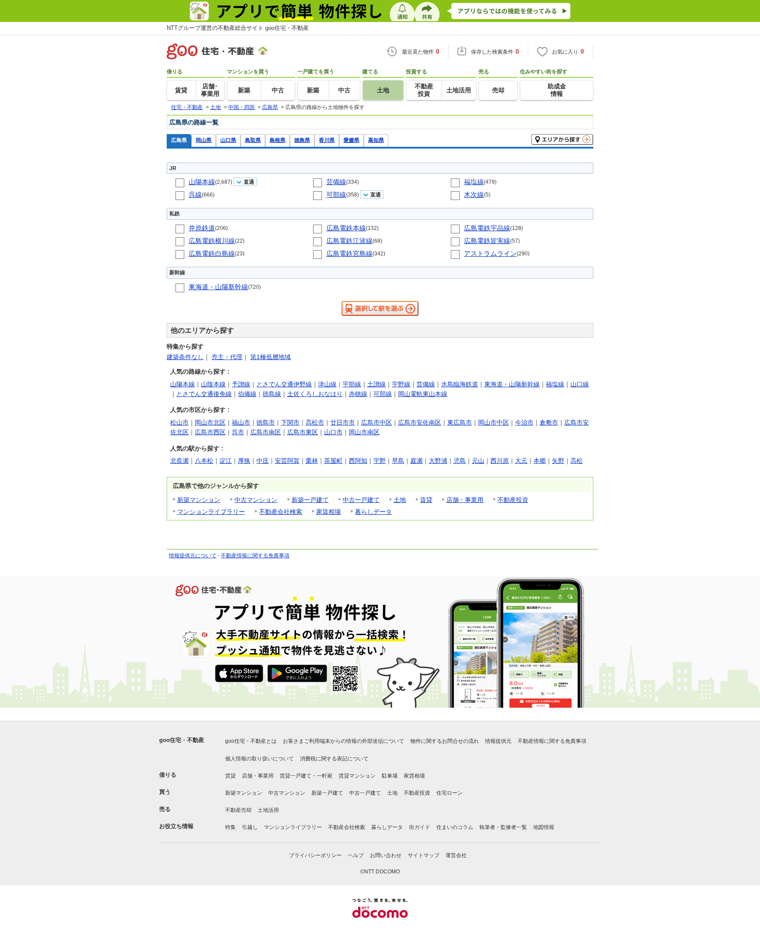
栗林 (312, 460)
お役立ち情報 (176, 826)
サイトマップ (423, 855)
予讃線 (241, 384)
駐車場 (390, 776)
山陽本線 (202, 181)
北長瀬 (179, 460)
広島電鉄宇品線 (487, 228)
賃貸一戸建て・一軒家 (306, 776)
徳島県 (302, 140)
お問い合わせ (386, 855)
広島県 (179, 140)
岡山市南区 (364, 432)
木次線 (474, 194)
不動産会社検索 (280, 511)
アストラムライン (490, 253)
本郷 (539, 460)
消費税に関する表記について (334, 759)
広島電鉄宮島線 (349, 253)
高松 (576, 460)
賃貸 (426, 499)
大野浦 (438, 460)
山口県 (228, 140)
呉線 (195, 194)
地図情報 (543, 827)
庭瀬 (416, 460)
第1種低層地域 (270, 356)
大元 (521, 460)
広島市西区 (210, 432)
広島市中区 (376, 422)
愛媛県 (351, 140)
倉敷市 (549, 422)
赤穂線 (358, 393)
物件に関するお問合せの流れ (444, 741)
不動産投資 (512, 499)
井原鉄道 (202, 228)
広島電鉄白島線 (212, 253)
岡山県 (204, 140)
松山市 (179, 422)
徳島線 (272, 393)
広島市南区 (265, 432)
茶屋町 (333, 460)
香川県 (327, 140)
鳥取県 (253, 140)
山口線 (579, 384)
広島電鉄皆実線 (487, 240)
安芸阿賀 (287, 460)
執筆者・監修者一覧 (503, 827)
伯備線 (247, 393)
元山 (478, 460)
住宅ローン (449, 793)
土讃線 (376, 384)
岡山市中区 (493, 422)
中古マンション (256, 499)
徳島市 (265, 422)
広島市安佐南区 (419, 422)
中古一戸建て (361, 499)
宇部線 (352, 384)
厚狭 (244, 460)
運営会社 (456, 855)
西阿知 (358, 460)
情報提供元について (192, 556)
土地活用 (268, 810)
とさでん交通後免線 (204, 393)
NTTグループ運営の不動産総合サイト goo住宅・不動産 (238, 28)
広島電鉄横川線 (212, 240)
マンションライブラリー (211, 511)
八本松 (204, 460)
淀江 (225, 460)
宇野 (379, 460)
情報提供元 (498, 741)
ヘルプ (356, 855)
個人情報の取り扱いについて (259, 759)
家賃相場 (328, 511)
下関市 (290, 422)
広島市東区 (302, 432)
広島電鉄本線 (346, 228)
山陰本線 (213, 384)
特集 (230, 827)
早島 (398, 460)
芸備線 (336, 181)
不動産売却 (238, 810)
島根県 (277, 140)
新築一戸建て (310, 499)
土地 (400, 499)
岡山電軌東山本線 (422, 393)
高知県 (376, 140)
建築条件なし (185, 356)
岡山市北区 (210, 422)
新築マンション (198, 499)
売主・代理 (227, 356)
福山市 (241, 422)
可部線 (336, 194)
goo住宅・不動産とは (251, 741)
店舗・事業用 (464, 499)
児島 (459, 460)
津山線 (327, 384)
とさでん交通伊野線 (284, 384)
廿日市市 (342, 422)
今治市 (524, 422)
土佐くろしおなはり (315, 393)
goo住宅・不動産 (181, 740)
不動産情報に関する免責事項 (255, 556)
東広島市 (459, 422)
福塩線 (474, 181)
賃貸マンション (357, 776)
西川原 (499, 460)
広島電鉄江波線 (349, 240)
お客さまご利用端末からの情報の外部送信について (343, 741)
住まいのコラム (454, 827)
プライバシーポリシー (315, 855)
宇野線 (401, 384)
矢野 (558, 460)
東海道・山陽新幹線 (218, 287)
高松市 (315, 422)
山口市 (333, 432)
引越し (250, 827)
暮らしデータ (373, 511)
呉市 (238, 432)
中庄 (262, 460)
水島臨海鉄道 (459, 384)
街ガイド (419, 827)
